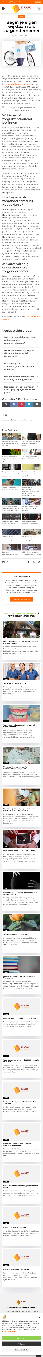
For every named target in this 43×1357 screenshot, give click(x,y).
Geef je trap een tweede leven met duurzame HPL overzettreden (11, 474)
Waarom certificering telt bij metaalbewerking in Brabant (10, 444)
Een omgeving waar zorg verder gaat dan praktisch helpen (21, 642)
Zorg (21, 16)
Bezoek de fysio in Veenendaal (16, 1227)
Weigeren (21, 1344)
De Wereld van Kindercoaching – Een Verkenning (19, 977)
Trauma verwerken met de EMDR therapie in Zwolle (21, 1061)
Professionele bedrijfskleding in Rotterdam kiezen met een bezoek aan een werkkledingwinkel (31, 491)
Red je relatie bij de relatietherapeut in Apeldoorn (19, 1102)
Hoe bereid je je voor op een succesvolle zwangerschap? (20, 893)
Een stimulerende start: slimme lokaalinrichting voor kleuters (10, 524)
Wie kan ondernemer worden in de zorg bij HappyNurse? (21, 378)
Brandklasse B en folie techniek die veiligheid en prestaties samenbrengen (11, 508)
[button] (39, 1317)
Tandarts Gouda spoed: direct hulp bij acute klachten (19, 726)
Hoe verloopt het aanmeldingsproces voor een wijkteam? (21, 366)
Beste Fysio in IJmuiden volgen (16, 1269)
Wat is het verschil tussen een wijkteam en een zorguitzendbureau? (21, 340)
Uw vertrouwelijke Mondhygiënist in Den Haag (20, 1186)
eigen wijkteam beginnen (18, 84)
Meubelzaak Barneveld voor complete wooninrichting (30, 539)
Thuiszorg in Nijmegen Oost (15, 683)
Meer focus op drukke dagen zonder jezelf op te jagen (10, 459)
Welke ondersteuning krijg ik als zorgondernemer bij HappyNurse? (21, 353)
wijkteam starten (9, 420)
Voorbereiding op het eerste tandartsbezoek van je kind (15, 768)
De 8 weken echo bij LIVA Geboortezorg (20, 851)
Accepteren (21, 1338)
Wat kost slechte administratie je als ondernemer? (8, 539)
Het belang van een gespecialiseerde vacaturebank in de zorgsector (19, 809)
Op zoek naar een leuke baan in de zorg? (20, 1018)
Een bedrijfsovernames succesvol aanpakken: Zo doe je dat (31, 508)
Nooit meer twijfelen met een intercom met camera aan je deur (31, 474)
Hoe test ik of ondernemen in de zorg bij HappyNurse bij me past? (21, 390)
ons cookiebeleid (10, 1331)
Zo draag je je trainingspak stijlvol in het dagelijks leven (31, 444)
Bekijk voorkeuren (22, 1350)
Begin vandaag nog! (21, 576)
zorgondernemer (25, 420)
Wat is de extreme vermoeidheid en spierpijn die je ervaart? (18, 1144)
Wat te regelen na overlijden (15, 934)
